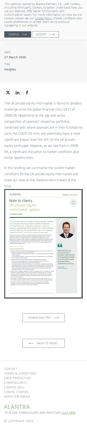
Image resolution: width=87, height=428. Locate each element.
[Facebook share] (27, 92)
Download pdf (39, 317)
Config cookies (16, 392)
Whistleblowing (17, 396)
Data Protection (17, 378)
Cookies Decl (14, 387)
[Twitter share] (8, 92)
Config (14, 34)
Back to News (47, 343)
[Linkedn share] (17, 92)
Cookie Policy (43, 18)
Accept (41, 34)
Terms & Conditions (20, 373)
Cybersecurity (15, 382)
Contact (11, 369)
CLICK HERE (68, 412)
